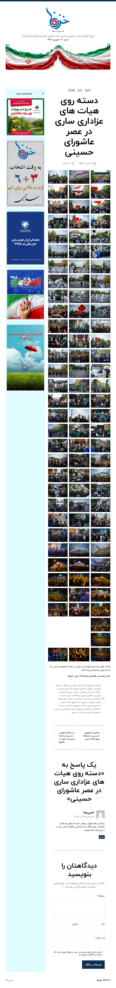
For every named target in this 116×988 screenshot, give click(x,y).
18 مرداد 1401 (85, 163)
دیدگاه (101, 896)
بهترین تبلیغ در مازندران (89, 685)
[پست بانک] (25, 116)
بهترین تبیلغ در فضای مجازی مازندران (83, 688)
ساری (80, 90)
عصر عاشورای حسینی (64, 709)
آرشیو (87, 90)
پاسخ (102, 837)
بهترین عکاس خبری (91, 695)
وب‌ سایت (100, 937)
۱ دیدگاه (66, 163)
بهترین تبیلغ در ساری (66, 685)
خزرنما (99, 980)
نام (103, 924)
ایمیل (75, 924)
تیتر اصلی (67, 698)
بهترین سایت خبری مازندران (72, 692)
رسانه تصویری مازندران (76, 705)
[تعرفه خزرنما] (25, 358)
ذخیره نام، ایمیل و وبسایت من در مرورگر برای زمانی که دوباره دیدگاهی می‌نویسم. (78, 953)
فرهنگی (71, 90)
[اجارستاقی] (25, 238)
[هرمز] (58, 57)
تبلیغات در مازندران (83, 698)
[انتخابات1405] (25, 294)
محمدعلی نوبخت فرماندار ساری (86, 712)
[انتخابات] (25, 173)
